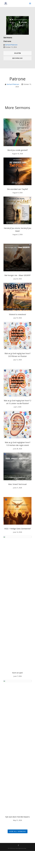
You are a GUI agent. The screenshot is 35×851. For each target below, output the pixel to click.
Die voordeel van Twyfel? (17, 189)
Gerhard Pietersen (11, 45)
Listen (18, 53)
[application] (17, 21)
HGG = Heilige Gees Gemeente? (17, 528)
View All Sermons (17, 831)
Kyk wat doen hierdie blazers (17, 817)
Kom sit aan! (17, 673)
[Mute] (19, 22)
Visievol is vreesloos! (17, 314)
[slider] (23, 22)
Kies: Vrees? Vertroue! (17, 484)
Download (18, 58)
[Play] (10, 19)
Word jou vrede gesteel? (17, 150)
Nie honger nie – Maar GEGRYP (17, 275)
